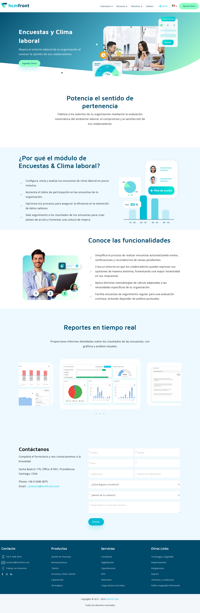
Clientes (149, 6)
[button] (96, 414)
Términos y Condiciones (162, 579)
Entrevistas (106, 579)
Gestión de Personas (61, 556)
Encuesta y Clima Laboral (63, 574)
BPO (103, 574)
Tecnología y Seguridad (162, 556)
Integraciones (157, 568)
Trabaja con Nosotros (16, 568)
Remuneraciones (59, 562)
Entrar (164, 6)
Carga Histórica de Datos (113, 585)
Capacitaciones (108, 568)
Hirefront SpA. (112, 599)
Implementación (158, 562)
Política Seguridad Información (165, 585)
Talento (55, 568)
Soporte (155, 574)
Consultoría (106, 556)
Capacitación (57, 579)
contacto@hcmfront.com (43, 486)
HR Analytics (57, 585)
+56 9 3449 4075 (14, 556)
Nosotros (135, 6)
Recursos (120, 6)
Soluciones (105, 6)
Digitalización (107, 562)
